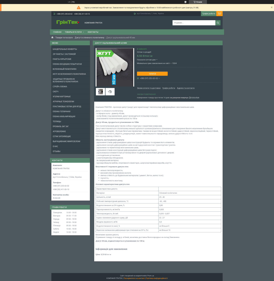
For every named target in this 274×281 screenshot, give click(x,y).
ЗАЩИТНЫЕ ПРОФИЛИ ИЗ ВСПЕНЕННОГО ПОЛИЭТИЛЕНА (65, 80)
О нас (55, 146)
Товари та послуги (64, 37)
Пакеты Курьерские (62, 59)
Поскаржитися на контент (134, 278)
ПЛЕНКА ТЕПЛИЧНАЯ (61, 111)
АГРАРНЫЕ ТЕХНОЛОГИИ (63, 101)
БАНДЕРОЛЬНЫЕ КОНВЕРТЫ (65, 49)
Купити (152, 74)
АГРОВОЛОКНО (59, 131)
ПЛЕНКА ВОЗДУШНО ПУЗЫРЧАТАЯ (67, 64)
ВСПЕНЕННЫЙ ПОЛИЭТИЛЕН (64, 69)
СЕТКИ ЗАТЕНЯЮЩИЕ (62, 136)
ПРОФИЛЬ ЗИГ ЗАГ (61, 126)
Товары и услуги (73, 32)
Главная (57, 32)
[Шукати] (217, 22)
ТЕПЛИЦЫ (57, 121)
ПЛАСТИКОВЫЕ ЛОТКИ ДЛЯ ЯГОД (67, 106)
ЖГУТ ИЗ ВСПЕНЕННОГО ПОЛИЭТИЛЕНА (69, 74)
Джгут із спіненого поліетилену (89, 37)
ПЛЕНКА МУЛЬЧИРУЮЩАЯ (64, 116)
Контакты (93, 32)
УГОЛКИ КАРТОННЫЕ (62, 96)
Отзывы (56, 151)
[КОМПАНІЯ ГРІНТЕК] (68, 23)
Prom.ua (150, 276)
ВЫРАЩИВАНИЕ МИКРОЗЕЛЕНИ (66, 141)
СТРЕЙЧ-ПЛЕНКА (60, 86)
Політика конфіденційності (157, 278)
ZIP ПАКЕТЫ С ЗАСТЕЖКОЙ (64, 54)
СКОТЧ (55, 91)
